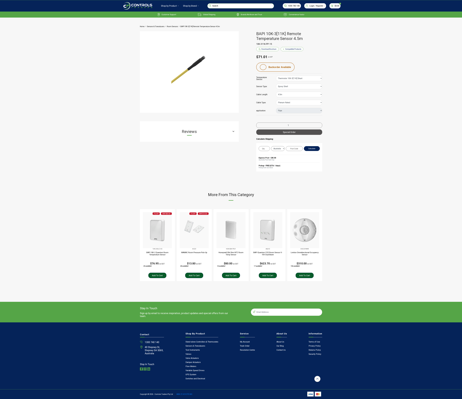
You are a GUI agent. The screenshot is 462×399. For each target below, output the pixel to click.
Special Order (289, 132)
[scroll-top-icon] (317, 379)
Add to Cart (157, 275)
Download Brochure (268, 49)
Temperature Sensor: (261, 78)
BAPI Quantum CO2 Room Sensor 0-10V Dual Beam (267, 253)
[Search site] (210, 5)
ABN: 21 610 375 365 (184, 394)
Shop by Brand (190, 6)
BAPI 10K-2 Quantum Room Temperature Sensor (157, 253)
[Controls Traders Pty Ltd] (137, 6)
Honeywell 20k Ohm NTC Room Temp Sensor (231, 253)
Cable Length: (262, 95)
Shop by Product (169, 6)
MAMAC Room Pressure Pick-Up (194, 252)
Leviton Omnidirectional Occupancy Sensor (305, 253)
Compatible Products (293, 49)
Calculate (311, 149)
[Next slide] (321, 245)
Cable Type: (261, 103)
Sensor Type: (261, 86)
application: (261, 111)
